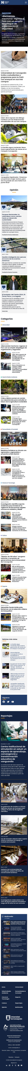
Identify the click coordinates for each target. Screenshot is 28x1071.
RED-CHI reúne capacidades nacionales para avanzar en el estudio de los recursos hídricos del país (19, 518)
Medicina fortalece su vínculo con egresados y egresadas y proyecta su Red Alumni (13, 452)
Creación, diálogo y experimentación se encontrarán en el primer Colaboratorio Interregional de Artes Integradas (19, 462)
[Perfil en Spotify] (18, 1065)
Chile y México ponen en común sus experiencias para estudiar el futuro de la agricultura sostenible (14, 400)
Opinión (4, 1007)
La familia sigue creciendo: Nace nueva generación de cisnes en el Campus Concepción (14, 149)
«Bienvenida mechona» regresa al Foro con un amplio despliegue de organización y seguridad (13, 22)
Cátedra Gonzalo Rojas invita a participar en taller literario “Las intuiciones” (19, 579)
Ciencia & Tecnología (8, 483)
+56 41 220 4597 (16, 1045)
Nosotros (11, 1057)
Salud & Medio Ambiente (9, 377)
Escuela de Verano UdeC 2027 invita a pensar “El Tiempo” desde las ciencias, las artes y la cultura (18, 667)
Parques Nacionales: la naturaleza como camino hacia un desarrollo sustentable (11, 217)
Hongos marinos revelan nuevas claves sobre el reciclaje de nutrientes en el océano (19, 528)
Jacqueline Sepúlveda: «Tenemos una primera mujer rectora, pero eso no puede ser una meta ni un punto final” (14, 179)
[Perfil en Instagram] (9, 1065)
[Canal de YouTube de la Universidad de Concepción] (21, 1065)
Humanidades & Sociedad (10, 429)
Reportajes (18, 1003)
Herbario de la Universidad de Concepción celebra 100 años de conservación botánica (12, 871)
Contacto (17, 1057)
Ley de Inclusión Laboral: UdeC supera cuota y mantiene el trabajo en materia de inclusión (14, 840)
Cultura (4, 535)
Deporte (4, 586)
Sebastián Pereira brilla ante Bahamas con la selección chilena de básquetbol (14, 609)
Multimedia (8, 916)
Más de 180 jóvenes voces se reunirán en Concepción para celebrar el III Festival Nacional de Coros (18, 569)
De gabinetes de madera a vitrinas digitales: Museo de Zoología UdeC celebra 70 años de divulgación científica (13, 809)
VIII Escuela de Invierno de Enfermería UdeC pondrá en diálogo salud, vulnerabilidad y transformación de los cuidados (19, 410)
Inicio (3, 987)
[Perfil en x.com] (15, 1065)
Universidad (5, 325)
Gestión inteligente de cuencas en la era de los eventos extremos (14, 259)
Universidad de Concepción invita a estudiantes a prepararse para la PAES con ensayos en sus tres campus (13, 77)
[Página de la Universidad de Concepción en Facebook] (12, 1065)
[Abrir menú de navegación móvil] (26, 2)
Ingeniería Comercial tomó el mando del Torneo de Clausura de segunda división (19, 629)
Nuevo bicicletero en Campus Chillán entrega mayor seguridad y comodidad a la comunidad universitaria (19, 368)
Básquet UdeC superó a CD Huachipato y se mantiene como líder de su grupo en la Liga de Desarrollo (19, 618)
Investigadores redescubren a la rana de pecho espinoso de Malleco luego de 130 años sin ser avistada (13, 901)
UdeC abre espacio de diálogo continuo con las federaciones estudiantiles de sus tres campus (13, 119)
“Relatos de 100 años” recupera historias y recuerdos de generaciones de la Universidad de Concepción (13, 559)
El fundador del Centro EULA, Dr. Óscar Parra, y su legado (14, 295)
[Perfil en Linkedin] (6, 1065)
